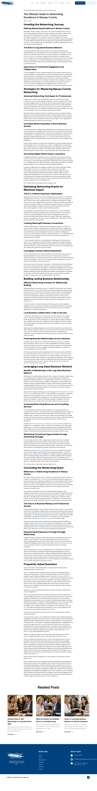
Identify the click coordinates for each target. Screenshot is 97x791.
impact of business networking (44, 479)
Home (32, 3)
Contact (68, 3)
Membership (43, 3)
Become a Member (80, 3)
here (25, 607)
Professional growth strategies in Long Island (46, 423)
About (37, 3)
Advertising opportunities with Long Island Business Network (43, 450)
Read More (11, 734)
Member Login (91, 3)
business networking (29, 83)
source (38, 108)
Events (56, 3)
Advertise (62, 3)
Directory (50, 3)
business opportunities (44, 261)
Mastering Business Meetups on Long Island (42, 518)
